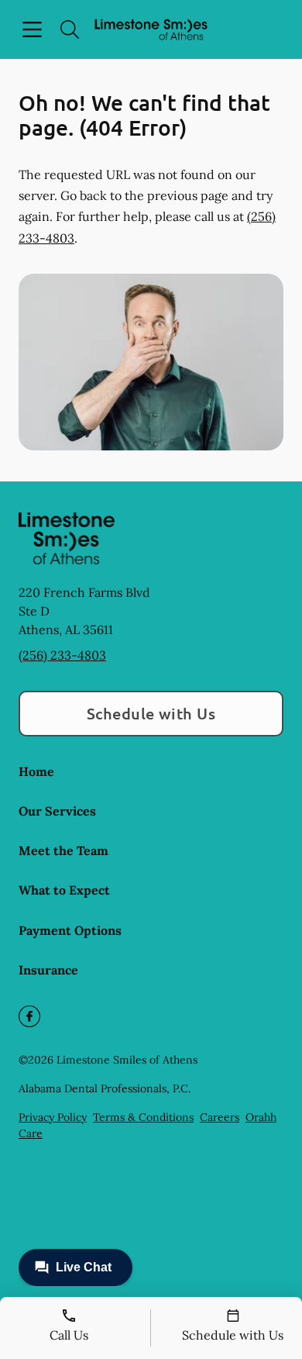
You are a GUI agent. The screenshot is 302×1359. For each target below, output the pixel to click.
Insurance (48, 970)
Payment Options (70, 930)
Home (36, 771)
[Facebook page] (29, 1016)
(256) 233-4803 (62, 655)
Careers (219, 1117)
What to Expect (64, 890)
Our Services (57, 811)
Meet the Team (63, 850)
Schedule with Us (151, 713)
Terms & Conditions (143, 1117)
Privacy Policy (53, 1117)
